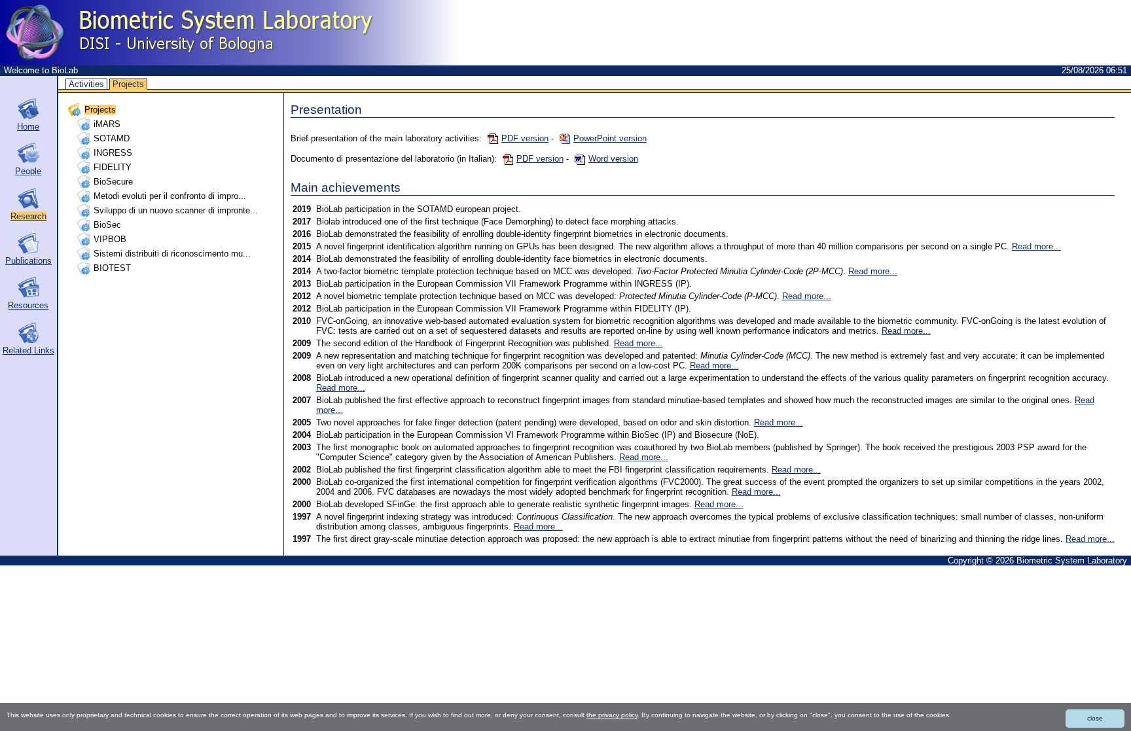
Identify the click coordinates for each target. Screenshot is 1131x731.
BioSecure (113, 182)
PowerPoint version (610, 138)
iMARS (107, 124)
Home (28, 127)
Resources (28, 305)
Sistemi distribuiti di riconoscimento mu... (172, 254)
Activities (86, 84)
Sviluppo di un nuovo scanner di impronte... (176, 210)
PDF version (524, 138)
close (1095, 718)
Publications (28, 261)
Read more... (1036, 246)
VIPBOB (110, 239)
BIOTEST (112, 268)
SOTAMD (112, 138)
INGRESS (113, 153)
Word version (613, 159)
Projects (128, 84)
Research (28, 216)
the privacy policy (611, 715)
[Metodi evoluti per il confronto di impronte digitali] (85, 196)
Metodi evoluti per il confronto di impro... (170, 196)
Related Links (28, 350)
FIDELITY (113, 167)
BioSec (107, 225)
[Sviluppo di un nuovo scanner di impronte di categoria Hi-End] (85, 210)
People (28, 171)
